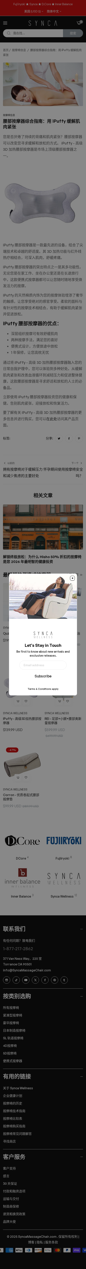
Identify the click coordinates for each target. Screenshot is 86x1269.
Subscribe (43, 676)
